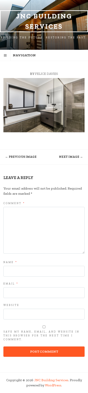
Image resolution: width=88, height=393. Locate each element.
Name (10, 262)
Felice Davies (46, 74)
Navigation (24, 55)
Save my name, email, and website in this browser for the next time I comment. (41, 335)
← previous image (21, 157)
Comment (14, 203)
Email (10, 283)
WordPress (53, 385)
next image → (71, 157)
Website (11, 305)
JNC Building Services (44, 21)
